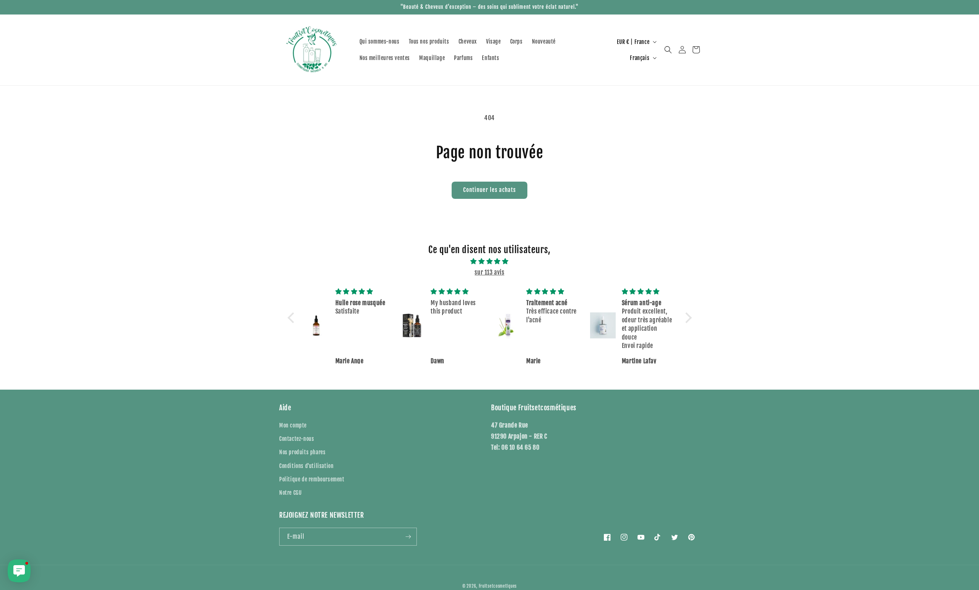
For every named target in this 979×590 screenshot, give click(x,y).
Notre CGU (290, 492)
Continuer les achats (489, 189)
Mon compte (293, 425)
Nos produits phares (302, 452)
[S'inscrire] (408, 537)
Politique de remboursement (312, 479)
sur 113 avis (489, 272)
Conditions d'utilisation (306, 466)
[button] (668, 49)
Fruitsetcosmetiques (498, 586)
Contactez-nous (296, 439)
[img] (490, 261)
